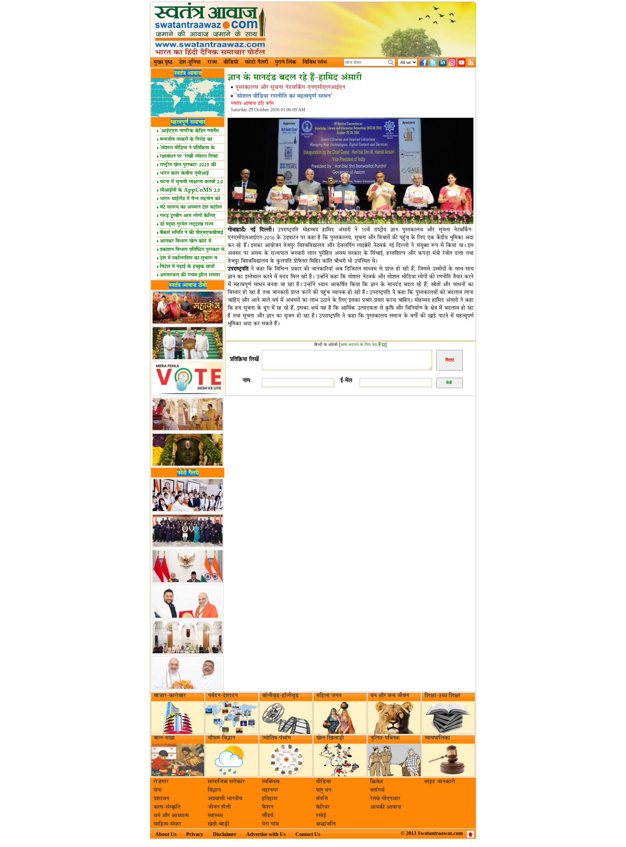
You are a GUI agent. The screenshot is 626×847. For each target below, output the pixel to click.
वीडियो (230, 62)
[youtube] (461, 62)
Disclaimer (224, 834)
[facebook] (424, 62)
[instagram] (452, 62)
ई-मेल (346, 380)
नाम (246, 380)
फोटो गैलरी (256, 62)
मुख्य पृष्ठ (163, 62)
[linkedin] (443, 62)
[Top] (470, 834)
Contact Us (307, 834)
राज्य (212, 62)
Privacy (194, 834)
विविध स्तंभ (315, 62)
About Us (165, 834)
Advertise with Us (266, 834)
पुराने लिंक (285, 62)
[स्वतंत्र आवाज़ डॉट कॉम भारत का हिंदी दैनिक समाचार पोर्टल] (313, 29)
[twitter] (433, 62)
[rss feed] (471, 62)
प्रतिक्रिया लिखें (244, 359)
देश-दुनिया (190, 62)
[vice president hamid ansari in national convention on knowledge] (350, 223)
